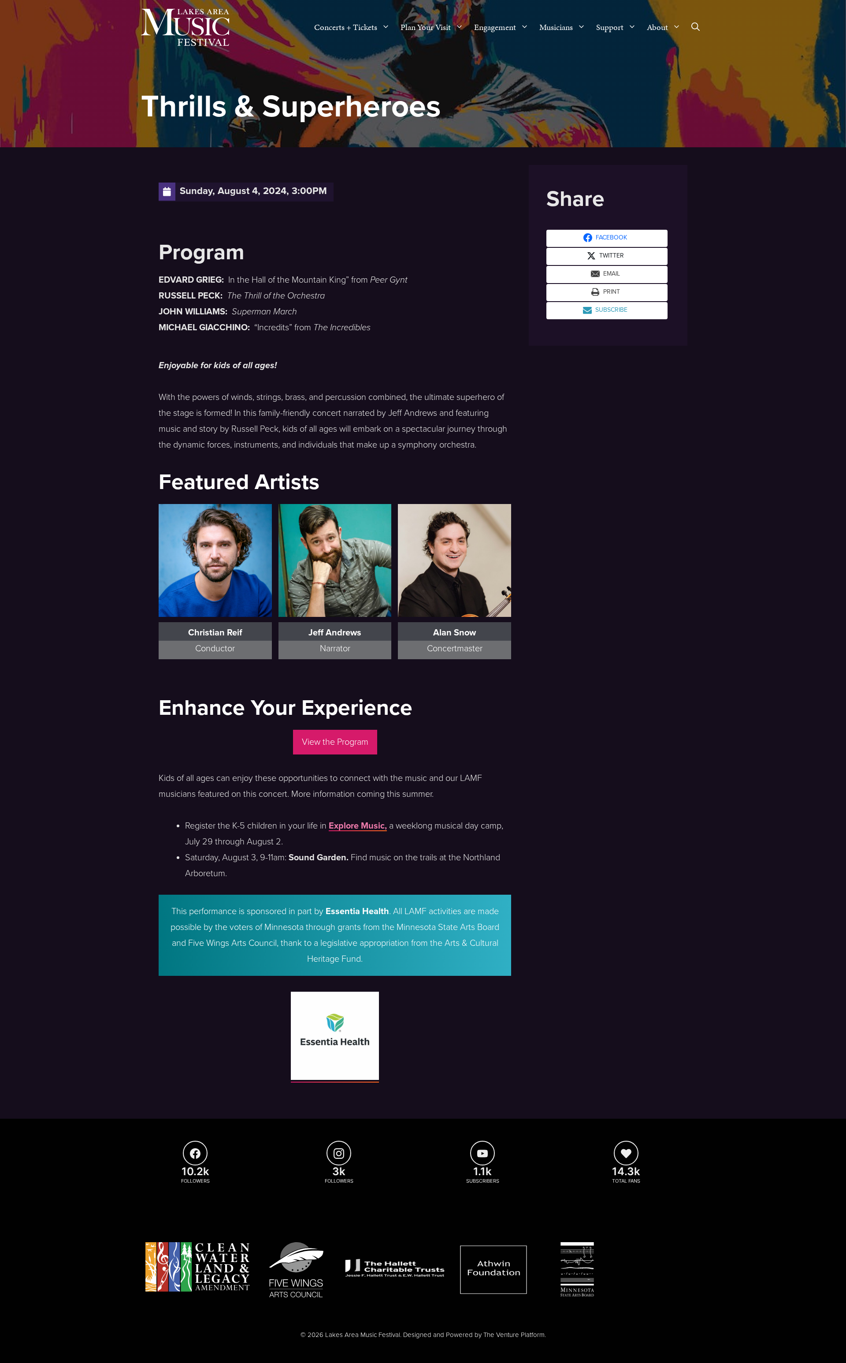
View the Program (335, 742)
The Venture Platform (514, 1335)
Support (609, 27)
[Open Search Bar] (695, 27)
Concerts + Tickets (345, 27)
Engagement (495, 27)
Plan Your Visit (426, 27)
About (657, 27)
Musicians (556, 27)
